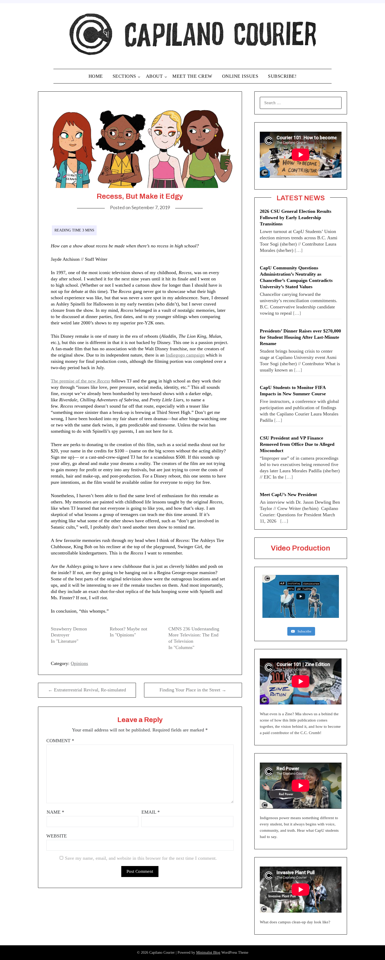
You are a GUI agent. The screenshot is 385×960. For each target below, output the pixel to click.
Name (55, 812)
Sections (124, 76)
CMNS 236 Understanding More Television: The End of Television (193, 635)
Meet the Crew (192, 76)
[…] (298, 250)
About (154, 76)
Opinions (79, 663)
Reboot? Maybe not (128, 628)
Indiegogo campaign (185, 355)
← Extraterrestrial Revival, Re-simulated (87, 689)
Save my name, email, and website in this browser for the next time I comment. (141, 858)
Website (56, 836)
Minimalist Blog (208, 953)
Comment (60, 740)
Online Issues (240, 76)
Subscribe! (282, 76)
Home (96, 76)
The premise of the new (74, 381)
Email (150, 812)
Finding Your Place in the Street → (193, 689)
